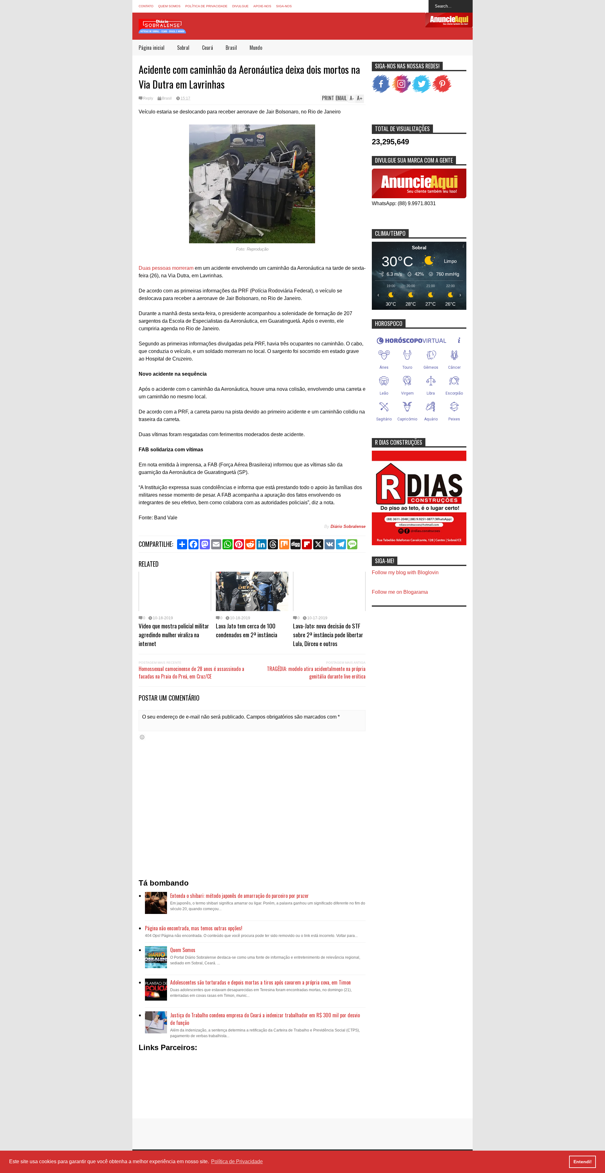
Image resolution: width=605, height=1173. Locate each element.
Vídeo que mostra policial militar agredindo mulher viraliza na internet (174, 634)
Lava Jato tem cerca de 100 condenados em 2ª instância (246, 630)
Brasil (231, 47)
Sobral (183, 47)
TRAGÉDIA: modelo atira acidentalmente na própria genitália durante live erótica (316, 672)
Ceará (207, 47)
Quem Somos (169, 6)
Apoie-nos (262, 6)
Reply (148, 98)
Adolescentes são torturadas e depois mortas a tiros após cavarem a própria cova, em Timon (260, 982)
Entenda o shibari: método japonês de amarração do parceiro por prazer (239, 895)
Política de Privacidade (206, 6)
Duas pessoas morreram (166, 268)
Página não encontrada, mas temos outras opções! (193, 928)
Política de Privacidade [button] (237, 1161)
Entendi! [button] (582, 1161)
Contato (146, 6)
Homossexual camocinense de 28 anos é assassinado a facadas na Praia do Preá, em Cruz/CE (191, 672)
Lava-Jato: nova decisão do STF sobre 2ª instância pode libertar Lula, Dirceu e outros (328, 634)
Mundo (256, 47)
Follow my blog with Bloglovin (405, 572)
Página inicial (151, 47)
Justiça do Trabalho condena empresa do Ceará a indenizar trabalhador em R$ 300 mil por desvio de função (265, 1018)
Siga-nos (284, 6)
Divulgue (240, 6)
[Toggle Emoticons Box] (142, 737)
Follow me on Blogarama (400, 592)
